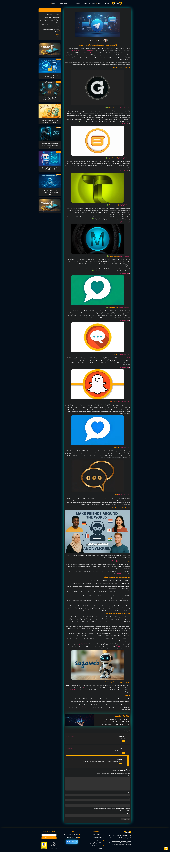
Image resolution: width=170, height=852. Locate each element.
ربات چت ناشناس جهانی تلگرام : (52, 17)
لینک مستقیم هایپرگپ (124, 171)
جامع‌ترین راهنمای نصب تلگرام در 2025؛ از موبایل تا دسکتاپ (116, 721)
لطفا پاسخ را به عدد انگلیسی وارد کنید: (121, 810)
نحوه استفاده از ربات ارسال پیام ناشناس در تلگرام (50, 21)
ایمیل (128, 798)
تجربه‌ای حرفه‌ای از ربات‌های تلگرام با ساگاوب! (51, 30)
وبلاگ (85, 3)
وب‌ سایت (128, 803)
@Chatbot (114, 561)
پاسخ (123, 740)
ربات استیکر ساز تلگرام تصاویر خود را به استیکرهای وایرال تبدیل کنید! (114, 724)
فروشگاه (99, 3)
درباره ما (78, 3)
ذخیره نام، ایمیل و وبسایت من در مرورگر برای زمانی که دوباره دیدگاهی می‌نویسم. (111, 808)
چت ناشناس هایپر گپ (123, 158)
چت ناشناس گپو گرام (124, 108)
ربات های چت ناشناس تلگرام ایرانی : (51, 14)
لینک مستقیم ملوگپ (124, 273)
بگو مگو (128, 358)
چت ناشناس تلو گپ (124, 205)
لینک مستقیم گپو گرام (124, 124)
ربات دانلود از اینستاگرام (87, 50)
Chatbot (119, 574)
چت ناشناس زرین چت (123, 495)
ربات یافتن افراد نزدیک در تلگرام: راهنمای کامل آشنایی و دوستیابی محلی (50, 192)
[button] (40, 10)
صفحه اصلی (107, 3)
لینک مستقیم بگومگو (124, 367)
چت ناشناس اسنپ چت (123, 401)
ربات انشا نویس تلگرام (120, 646)
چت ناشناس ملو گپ (124, 256)
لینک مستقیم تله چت (124, 320)
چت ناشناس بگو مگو (124, 354)
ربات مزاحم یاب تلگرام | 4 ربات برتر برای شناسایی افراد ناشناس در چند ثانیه (50, 145)
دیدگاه (128, 775)
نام (129, 792)
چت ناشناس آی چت (124, 447)
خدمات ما (93, 3)
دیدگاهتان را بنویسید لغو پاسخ (52, 37)
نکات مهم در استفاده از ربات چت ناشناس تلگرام (50, 26)
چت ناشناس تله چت (124, 307)
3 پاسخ (57, 34)
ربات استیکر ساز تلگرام (84, 644)
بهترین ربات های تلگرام (94, 53)
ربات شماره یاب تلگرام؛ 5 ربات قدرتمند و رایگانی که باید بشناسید (50, 169)
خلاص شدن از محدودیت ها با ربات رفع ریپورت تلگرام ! (117, 719)
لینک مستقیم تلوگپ (124, 222)
